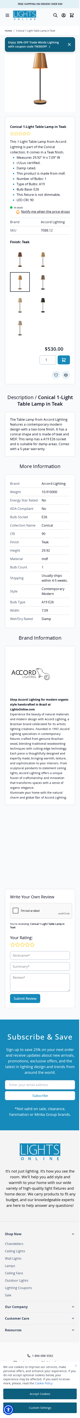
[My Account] (63, 15)
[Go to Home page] (24, 15)
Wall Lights (13, 1258)
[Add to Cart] (64, 359)
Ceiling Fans (14, 1273)
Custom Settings (40, 1408)
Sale (8, 1295)
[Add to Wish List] (56, 375)
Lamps (10, 1266)
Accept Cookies (40, 1394)
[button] (40, 1234)
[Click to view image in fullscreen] (40, 77)
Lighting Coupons (18, 1288)
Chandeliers (14, 1244)
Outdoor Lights (16, 1280)
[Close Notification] (69, 44)
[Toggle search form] (55, 15)
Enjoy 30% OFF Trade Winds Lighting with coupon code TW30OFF (33, 44)
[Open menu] (7, 15)
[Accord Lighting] (40, 674)
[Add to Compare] (66, 375)
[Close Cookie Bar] (75, 1365)
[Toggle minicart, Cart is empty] (72, 15)
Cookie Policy (44, 1383)
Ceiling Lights (15, 1251)
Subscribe (40, 1095)
